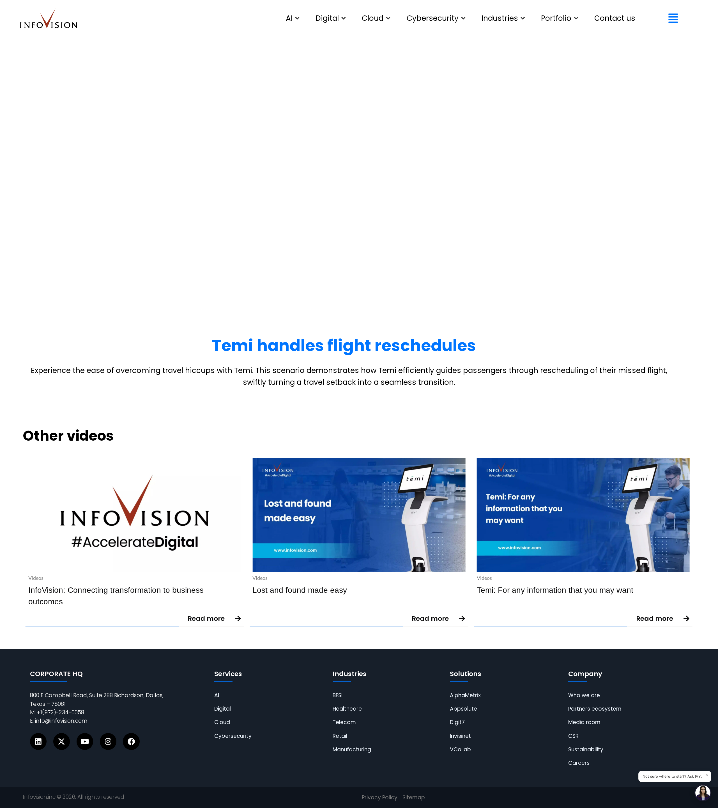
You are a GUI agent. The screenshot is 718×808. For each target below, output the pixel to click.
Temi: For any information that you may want (555, 589)
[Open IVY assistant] (702, 792)
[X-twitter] (61, 741)
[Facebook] (131, 741)
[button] (293, 18)
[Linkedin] (38, 741)
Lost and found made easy (299, 589)
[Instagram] (108, 741)
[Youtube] (85, 741)
